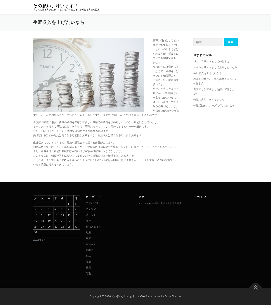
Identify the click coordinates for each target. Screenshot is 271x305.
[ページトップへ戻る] (255, 287)
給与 (88, 256)
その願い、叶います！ (56, 5)
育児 (88, 267)
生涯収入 (91, 244)
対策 (88, 232)
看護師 (89, 250)
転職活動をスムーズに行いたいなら (214, 105)
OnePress (146, 296)
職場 (88, 261)
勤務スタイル (93, 226)
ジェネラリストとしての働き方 (211, 61)
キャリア (91, 209)
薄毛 (88, 273)
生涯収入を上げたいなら (207, 73)
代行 (88, 220)
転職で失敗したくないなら (208, 99)
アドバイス (92, 203)
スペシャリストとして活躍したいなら (215, 67)
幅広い (89, 238)
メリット (91, 214)
